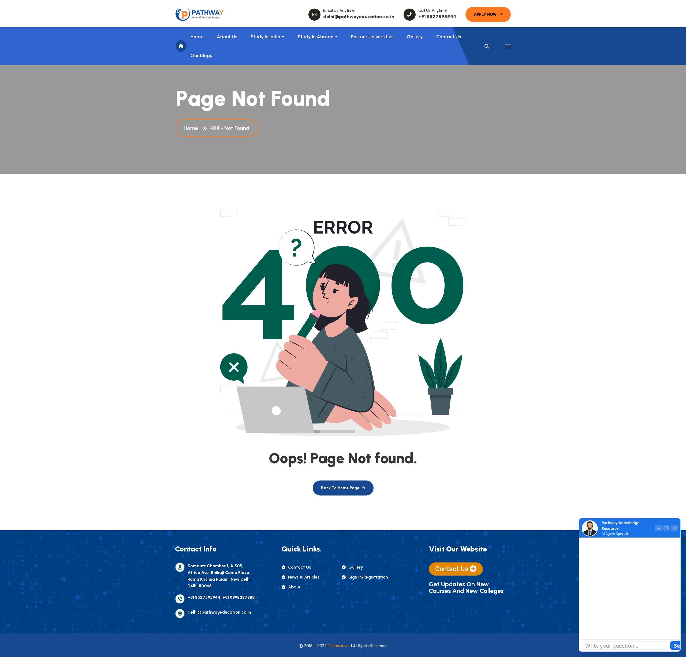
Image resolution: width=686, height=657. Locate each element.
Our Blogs (201, 55)
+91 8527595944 (437, 16)
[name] (200, 14)
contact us (299, 567)
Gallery (415, 37)
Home (197, 37)
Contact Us (448, 37)
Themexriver (339, 645)
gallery (355, 567)
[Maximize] (666, 528)
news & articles (304, 577)
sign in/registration (368, 577)
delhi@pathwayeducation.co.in (358, 16)
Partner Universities (372, 37)
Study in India (265, 37)
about (294, 587)
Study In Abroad (316, 37)
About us (227, 37)
